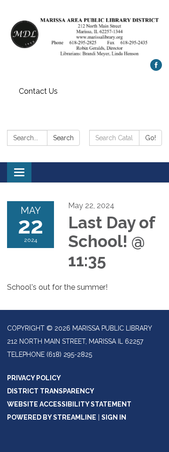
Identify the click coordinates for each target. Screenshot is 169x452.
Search (63, 138)
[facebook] (156, 68)
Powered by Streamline (51, 417)
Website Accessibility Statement (69, 404)
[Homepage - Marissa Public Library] (84, 34)
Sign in (113, 417)
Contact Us (38, 91)
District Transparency (50, 391)
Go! (150, 138)
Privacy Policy (34, 378)
